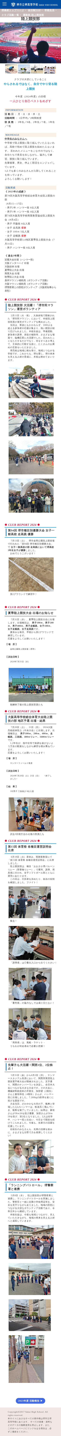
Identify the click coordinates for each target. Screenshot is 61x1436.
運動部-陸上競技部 (33, 15)
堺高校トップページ (13, 10)
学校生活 (50, 10)
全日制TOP (34, 10)
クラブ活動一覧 (10, 15)
